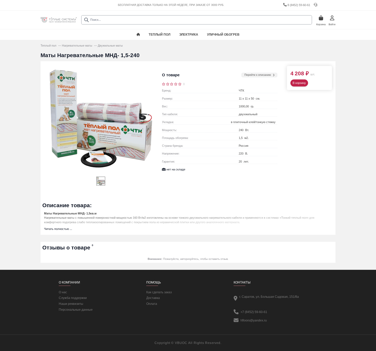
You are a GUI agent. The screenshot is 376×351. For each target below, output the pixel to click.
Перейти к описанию (257, 74)
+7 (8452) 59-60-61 (253, 312)
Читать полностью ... (58, 228)
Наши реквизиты (71, 303)
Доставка (153, 298)
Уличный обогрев (223, 34)
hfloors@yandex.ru (253, 320)
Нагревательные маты (77, 45)
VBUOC (181, 343)
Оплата (151, 303)
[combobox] (196, 19)
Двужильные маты (110, 45)
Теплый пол (159, 34)
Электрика (188, 34)
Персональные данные (76, 309)
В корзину (299, 83)
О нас (63, 292)
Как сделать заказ (159, 292)
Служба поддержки (73, 298)
